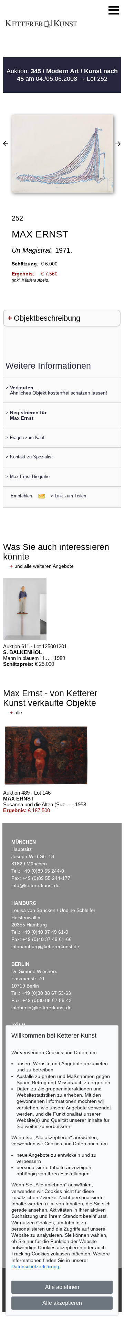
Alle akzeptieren (62, 1303)
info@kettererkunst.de (35, 885)
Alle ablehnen (62, 1287)
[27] (118, 143)
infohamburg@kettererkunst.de (45, 946)
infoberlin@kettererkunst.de (41, 1007)
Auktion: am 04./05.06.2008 (62, 75)
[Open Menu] (113, 10)
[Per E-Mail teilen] (39, 495)
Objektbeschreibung (47, 318)
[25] (5, 143)
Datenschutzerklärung (35, 1266)
